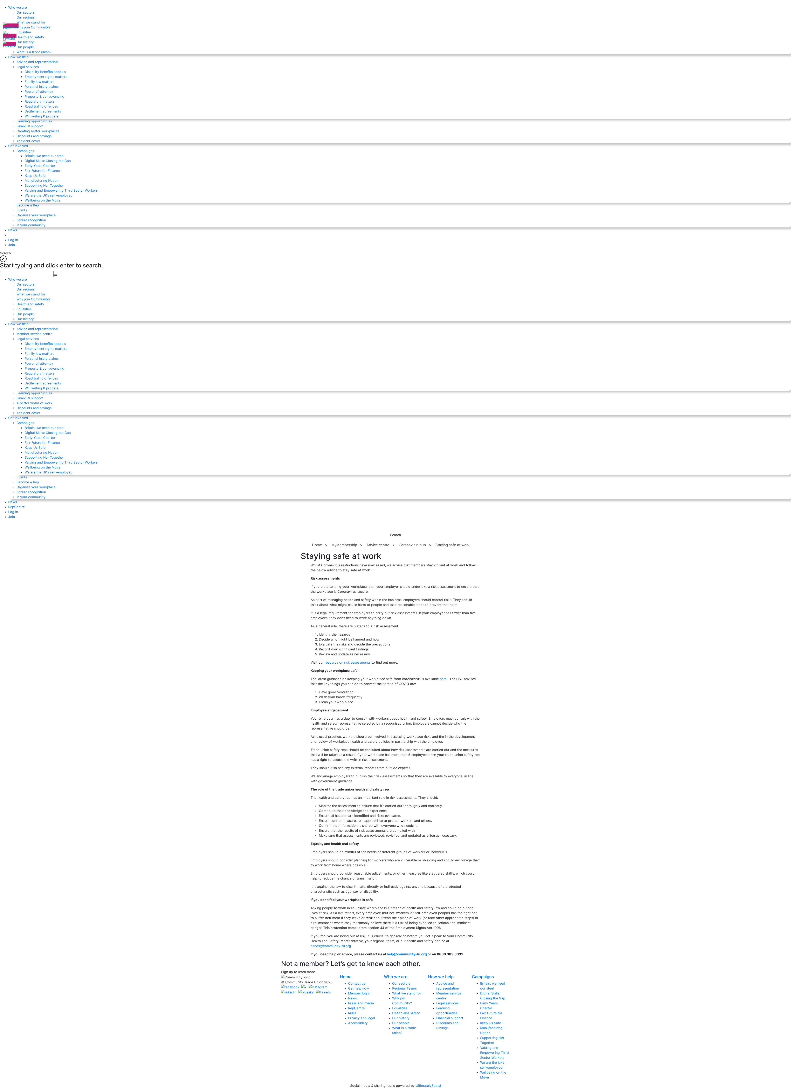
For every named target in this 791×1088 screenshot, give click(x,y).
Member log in (359, 993)
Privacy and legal (361, 1018)
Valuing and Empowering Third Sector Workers (494, 1053)
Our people (401, 1023)
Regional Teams (404, 988)
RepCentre (356, 1008)
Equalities (399, 1008)
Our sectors (401, 983)
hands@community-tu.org (331, 946)
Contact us (356, 983)
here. (443, 679)
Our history (401, 1018)
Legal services (447, 1003)
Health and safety (406, 1013)
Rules (352, 1013)
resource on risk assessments (348, 662)
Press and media (361, 1003)
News (352, 998)
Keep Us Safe (490, 1023)
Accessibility (358, 1023)
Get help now (358, 988)
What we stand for (406, 993)
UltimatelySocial (428, 1085)
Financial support (449, 1018)
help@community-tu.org (407, 954)
